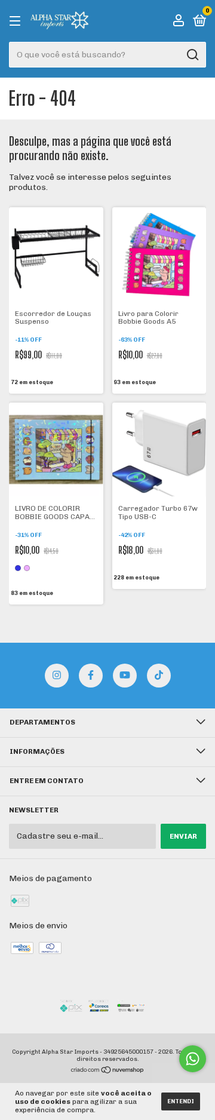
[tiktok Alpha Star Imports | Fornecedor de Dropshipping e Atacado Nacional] (159, 676)
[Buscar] (192, 55)
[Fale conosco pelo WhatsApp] (192, 1058)
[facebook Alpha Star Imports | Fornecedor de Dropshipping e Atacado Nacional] (91, 676)
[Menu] (17, 21)
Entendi (180, 1101)
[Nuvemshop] (107, 1071)
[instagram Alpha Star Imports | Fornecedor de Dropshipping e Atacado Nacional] (57, 676)
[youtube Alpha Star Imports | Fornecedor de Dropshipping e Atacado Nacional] (125, 676)
